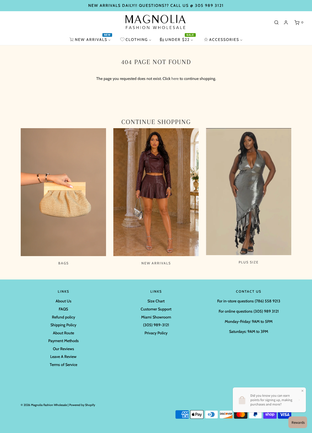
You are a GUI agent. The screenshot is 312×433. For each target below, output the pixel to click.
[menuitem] (90, 39)
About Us (63, 301)
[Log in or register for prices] (286, 22)
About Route (63, 333)
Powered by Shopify (82, 405)
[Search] (276, 22)
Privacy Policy (156, 333)
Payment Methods (63, 340)
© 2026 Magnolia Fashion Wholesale (44, 405)
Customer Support (156, 309)
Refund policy (63, 317)
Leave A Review (63, 356)
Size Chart (156, 301)
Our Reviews (63, 348)
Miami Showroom (156, 317)
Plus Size (249, 262)
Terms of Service (63, 364)
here (175, 78)
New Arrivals (156, 263)
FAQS (63, 309)
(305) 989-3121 (156, 325)
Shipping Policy (63, 325)
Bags (63, 263)
